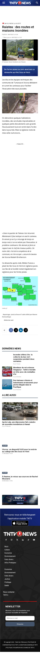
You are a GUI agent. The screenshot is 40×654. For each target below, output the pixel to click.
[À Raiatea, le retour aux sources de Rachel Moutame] (20, 466)
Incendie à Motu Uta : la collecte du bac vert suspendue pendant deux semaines (23, 358)
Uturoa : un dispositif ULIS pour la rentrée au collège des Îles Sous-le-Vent (19, 450)
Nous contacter (9, 592)
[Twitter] (17, 540)
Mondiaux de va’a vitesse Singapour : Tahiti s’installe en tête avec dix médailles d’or (24, 370)
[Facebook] (11, 330)
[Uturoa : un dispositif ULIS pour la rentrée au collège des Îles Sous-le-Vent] (20, 438)
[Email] (26, 330)
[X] (16, 330)
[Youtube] (34, 540)
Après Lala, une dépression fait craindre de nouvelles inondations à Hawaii (18, 423)
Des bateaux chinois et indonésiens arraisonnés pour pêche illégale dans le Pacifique (25, 383)
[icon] (3, 23)
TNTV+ (5, 595)
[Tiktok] (28, 540)
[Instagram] (11, 540)
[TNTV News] (20, 534)
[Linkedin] (21, 330)
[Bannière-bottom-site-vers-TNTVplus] (20, 504)
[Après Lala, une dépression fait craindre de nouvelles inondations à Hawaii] (20, 411)
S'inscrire (20, 624)
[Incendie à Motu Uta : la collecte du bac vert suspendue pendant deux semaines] (7, 359)
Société (18, 23)
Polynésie (9, 23)
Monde (4, 418)
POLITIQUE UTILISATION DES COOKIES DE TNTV (20, 647)
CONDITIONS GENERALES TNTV (28, 645)
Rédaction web (8, 320)
